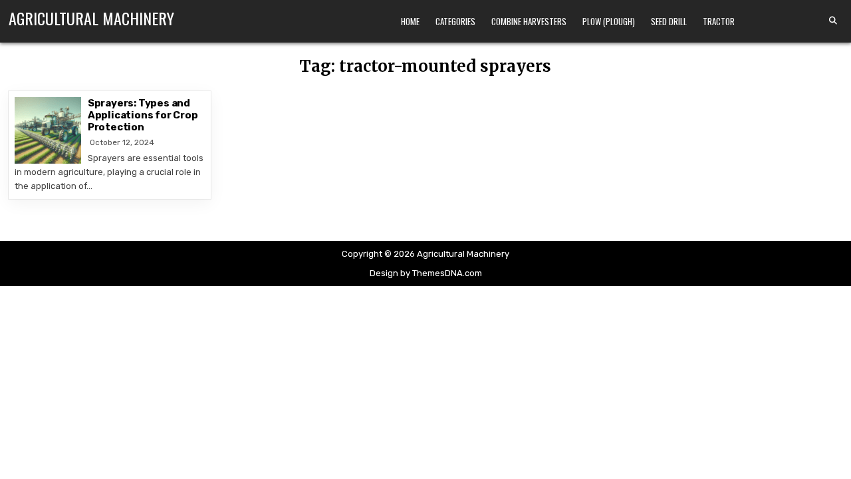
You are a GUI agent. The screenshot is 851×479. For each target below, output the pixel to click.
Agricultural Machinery (91, 18)
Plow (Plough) (608, 21)
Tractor (719, 21)
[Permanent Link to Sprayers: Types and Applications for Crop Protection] (48, 130)
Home (410, 21)
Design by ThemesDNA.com (426, 273)
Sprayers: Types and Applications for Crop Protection (143, 115)
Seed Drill (669, 21)
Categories (455, 21)
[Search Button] (833, 20)
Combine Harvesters (528, 21)
